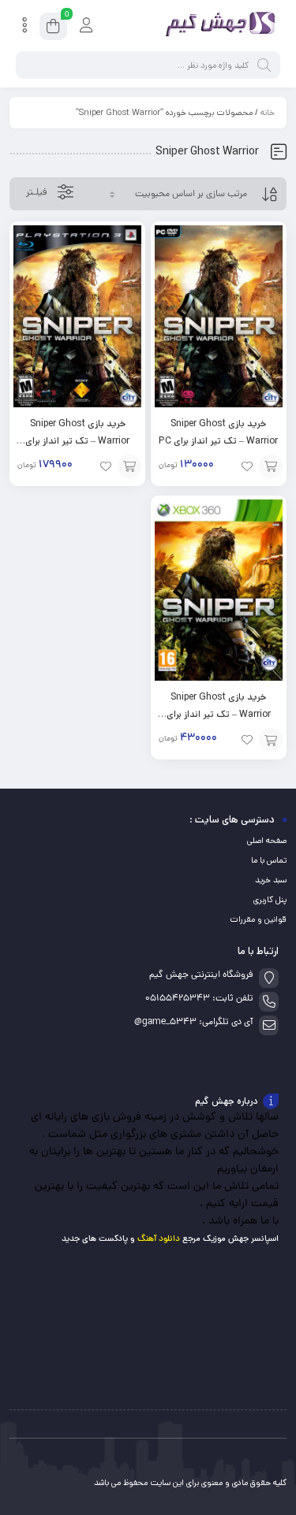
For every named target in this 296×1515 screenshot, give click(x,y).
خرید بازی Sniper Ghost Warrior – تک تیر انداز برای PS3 (77, 441)
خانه (267, 112)
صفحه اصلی (267, 840)
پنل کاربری (270, 899)
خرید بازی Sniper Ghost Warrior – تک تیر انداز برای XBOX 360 (219, 714)
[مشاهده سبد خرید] (53, 28)
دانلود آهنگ (158, 1239)
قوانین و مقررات (258, 919)
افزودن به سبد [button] (271, 466)
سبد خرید (271, 880)
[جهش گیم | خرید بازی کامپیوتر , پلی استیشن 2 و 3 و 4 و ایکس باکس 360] (217, 26)
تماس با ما (269, 860)
